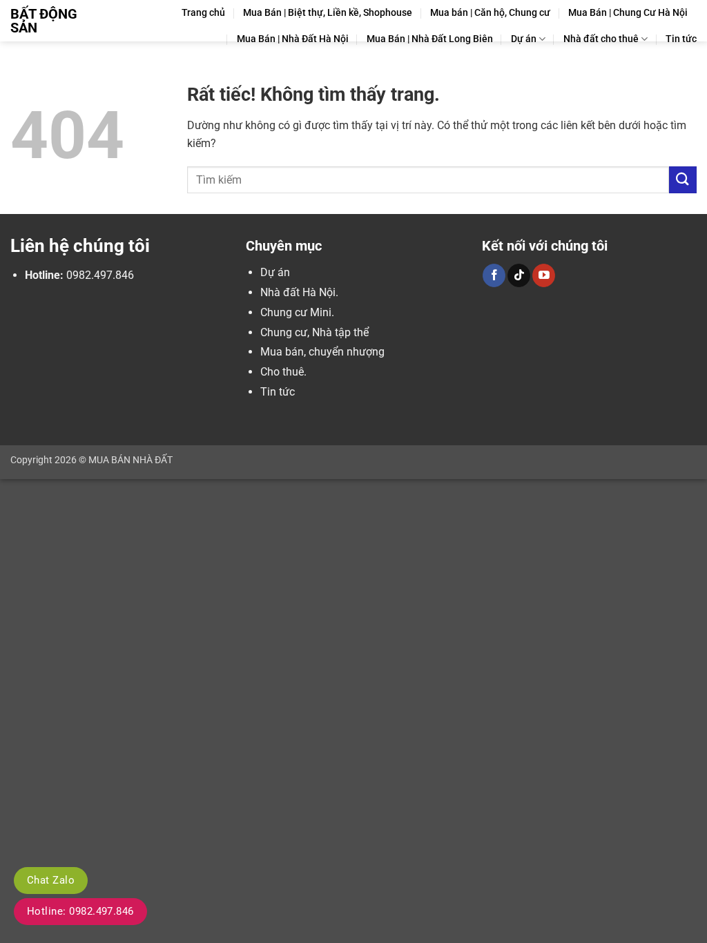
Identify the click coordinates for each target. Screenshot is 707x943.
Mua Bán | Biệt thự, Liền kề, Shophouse (327, 13)
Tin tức (681, 39)
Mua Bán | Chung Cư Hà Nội (628, 13)
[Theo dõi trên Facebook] (494, 275)
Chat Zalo (51, 880)
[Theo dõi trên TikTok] (518, 275)
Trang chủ (203, 13)
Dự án (523, 39)
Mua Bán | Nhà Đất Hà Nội (293, 39)
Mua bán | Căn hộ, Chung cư (490, 13)
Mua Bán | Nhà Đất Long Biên (430, 39)
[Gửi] (683, 179)
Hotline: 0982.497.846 (80, 911)
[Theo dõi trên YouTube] (543, 275)
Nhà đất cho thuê (601, 39)
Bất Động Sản (43, 21)
